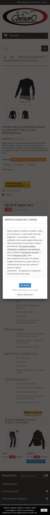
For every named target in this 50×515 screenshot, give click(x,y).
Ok (44, 510)
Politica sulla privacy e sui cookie (25, 290)
